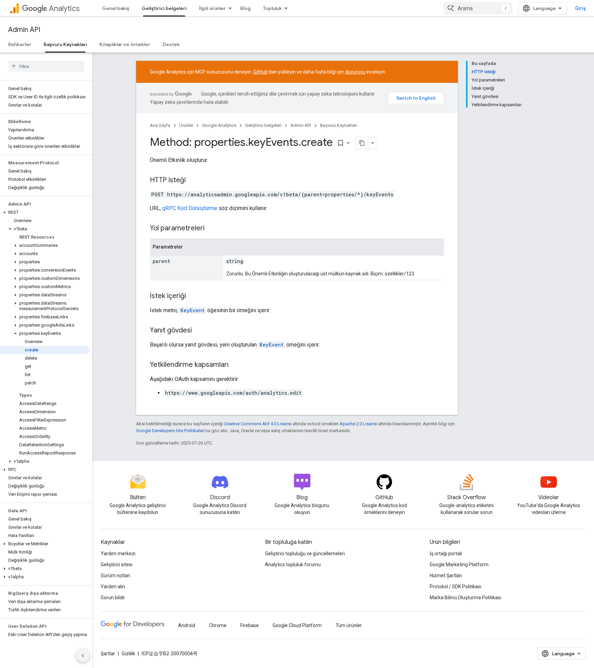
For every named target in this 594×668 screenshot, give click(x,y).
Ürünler (186, 125)
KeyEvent (192, 310)
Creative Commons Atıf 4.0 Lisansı (258, 423)
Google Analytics (219, 125)
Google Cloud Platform (297, 625)
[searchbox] (46, 66)
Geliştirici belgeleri (164, 8)
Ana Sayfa (160, 125)
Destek (171, 44)
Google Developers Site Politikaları (170, 430)
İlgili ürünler (212, 8)
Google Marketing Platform (459, 564)
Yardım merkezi (118, 553)
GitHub (260, 72)
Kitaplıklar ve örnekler (124, 44)
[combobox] (478, 8)
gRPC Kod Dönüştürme (189, 208)
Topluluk (272, 8)
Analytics (64, 8)
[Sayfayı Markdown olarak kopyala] (362, 143)
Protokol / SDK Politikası (455, 586)
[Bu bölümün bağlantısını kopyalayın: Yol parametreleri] (211, 229)
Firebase (249, 625)
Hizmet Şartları (446, 575)
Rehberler (19, 44)
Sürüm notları (115, 575)
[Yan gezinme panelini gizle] (83, 655)
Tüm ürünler (349, 625)
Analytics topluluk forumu (293, 564)
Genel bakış (115, 8)
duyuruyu (355, 72)
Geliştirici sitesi (116, 564)
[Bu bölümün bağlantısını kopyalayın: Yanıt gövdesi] (199, 331)
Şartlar (108, 653)
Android (186, 625)
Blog (245, 8)
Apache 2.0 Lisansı (358, 423)
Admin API (24, 29)
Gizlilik (128, 653)
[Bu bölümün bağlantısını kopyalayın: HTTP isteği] (192, 180)
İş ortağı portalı (446, 553)
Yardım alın (113, 586)
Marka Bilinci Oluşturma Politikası (465, 597)
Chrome (218, 625)
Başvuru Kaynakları (65, 44)
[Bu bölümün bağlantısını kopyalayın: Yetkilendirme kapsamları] (235, 365)
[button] (45, 212)
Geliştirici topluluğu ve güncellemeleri (305, 553)
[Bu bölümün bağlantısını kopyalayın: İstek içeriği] (193, 296)
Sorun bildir (113, 597)
